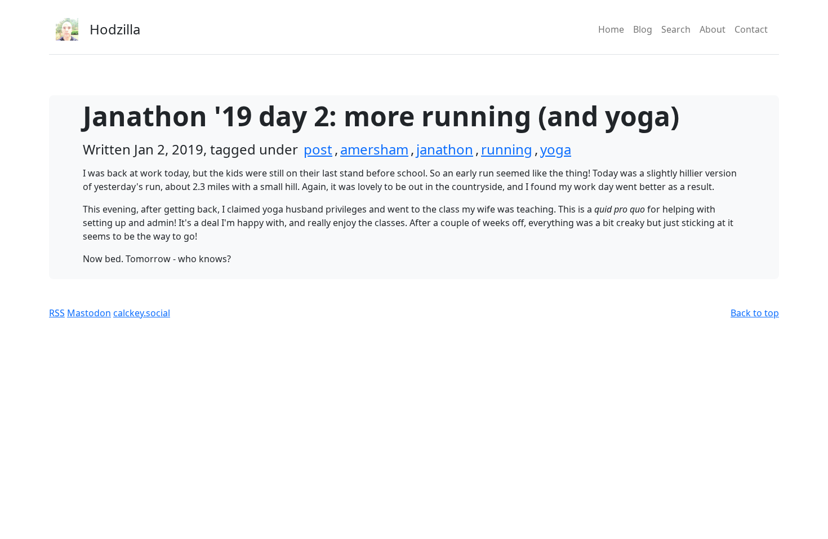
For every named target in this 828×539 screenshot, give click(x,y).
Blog (642, 29)
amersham (374, 149)
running (506, 149)
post (318, 149)
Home (611, 29)
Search (676, 29)
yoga (555, 149)
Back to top (755, 313)
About (712, 29)
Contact (751, 29)
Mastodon (89, 313)
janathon (444, 149)
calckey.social (141, 313)
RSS (57, 313)
